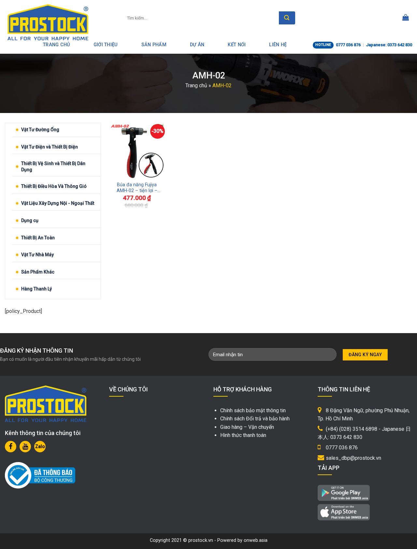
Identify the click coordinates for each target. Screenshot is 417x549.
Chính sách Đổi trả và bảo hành (255, 418)
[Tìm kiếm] (287, 17)
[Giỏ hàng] (405, 18)
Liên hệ (278, 45)
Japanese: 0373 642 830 (389, 44)
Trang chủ (196, 85)
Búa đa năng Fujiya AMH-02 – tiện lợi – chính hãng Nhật (137, 188)
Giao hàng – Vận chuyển (247, 427)
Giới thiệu (105, 45)
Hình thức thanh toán (243, 435)
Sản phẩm (153, 45)
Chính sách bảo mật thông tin (253, 410)
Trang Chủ (56, 45)
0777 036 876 (348, 44)
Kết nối (237, 45)
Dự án (197, 45)
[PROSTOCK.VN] (48, 22)
